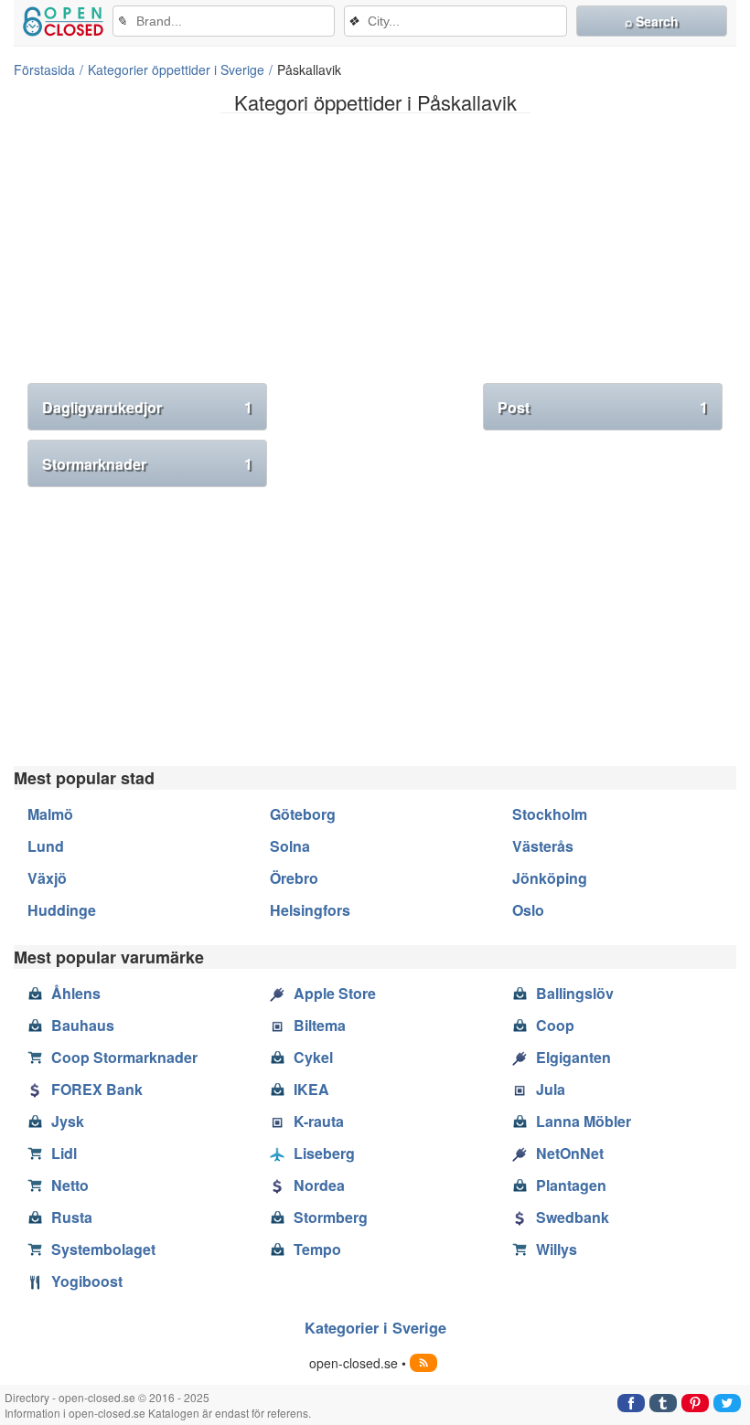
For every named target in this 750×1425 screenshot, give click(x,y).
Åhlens (76, 993)
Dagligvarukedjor (147, 407)
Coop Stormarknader (124, 1057)
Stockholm (549, 813)
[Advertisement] (375, 255)
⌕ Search (652, 21)
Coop (555, 1025)
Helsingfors (310, 909)
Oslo (528, 909)
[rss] (423, 1363)
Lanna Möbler (583, 1121)
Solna (290, 845)
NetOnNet (570, 1153)
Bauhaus (82, 1025)
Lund (45, 845)
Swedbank (572, 1217)
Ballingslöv (575, 993)
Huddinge (61, 909)
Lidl (64, 1153)
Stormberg (331, 1217)
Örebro (294, 877)
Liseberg (324, 1153)
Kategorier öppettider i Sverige (176, 69)
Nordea (319, 1185)
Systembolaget (103, 1249)
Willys (556, 1249)
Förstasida (44, 69)
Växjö (47, 877)
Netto (70, 1185)
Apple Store (335, 993)
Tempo (317, 1249)
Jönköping (549, 877)
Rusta (71, 1217)
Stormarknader (147, 463)
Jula (550, 1089)
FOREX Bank (97, 1089)
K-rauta (319, 1121)
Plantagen (571, 1185)
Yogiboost (87, 1281)
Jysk (67, 1121)
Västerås (542, 845)
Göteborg (303, 813)
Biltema (320, 1025)
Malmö (50, 813)
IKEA (311, 1089)
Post (603, 407)
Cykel (313, 1057)
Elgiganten (573, 1057)
